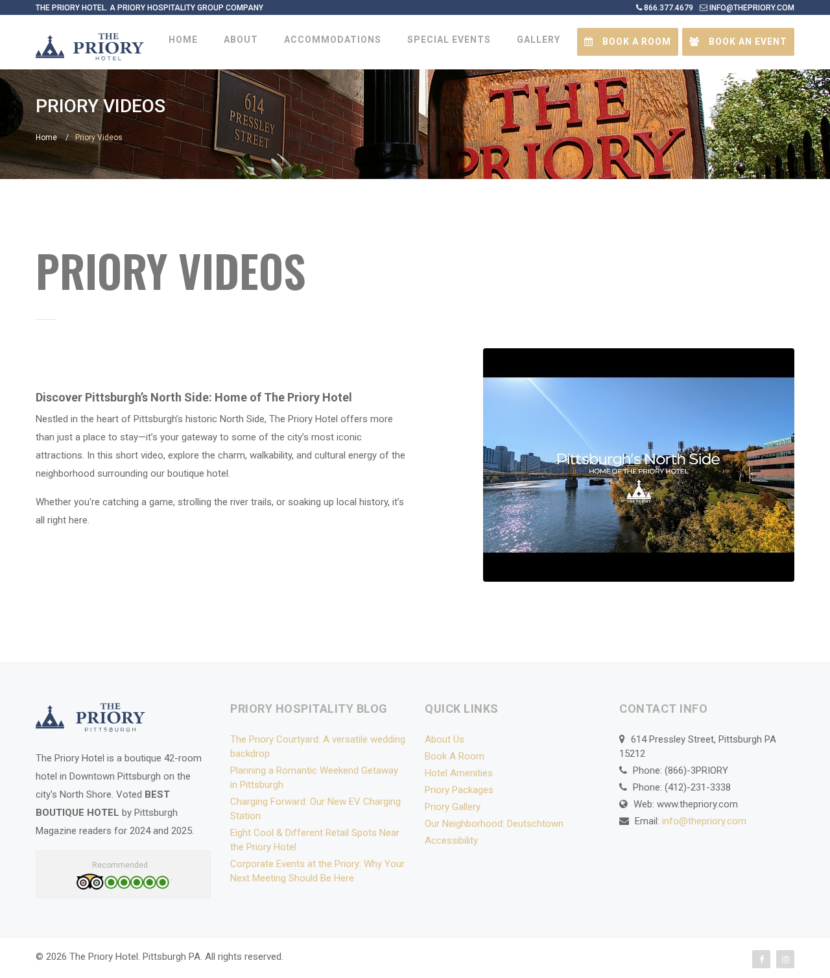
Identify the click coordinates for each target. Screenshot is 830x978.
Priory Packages (459, 790)
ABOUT (241, 39)
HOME (183, 39)
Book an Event (746, 41)
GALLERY (538, 39)
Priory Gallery (452, 807)
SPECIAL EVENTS (449, 39)
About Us (444, 739)
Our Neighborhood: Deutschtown (494, 823)
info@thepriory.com (704, 821)
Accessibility (451, 840)
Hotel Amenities (459, 773)
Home (46, 137)
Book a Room (635, 41)
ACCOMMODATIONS (332, 39)
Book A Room (454, 756)
